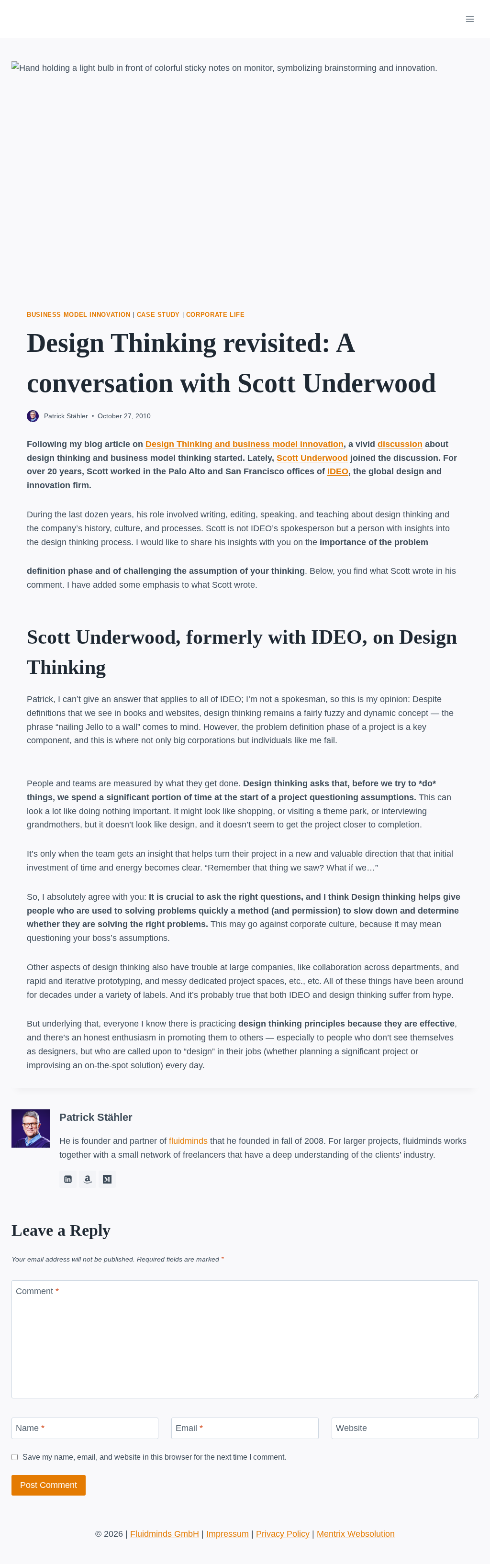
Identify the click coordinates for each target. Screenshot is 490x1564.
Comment (37, 1291)
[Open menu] (470, 18)
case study (158, 315)
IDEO (337, 471)
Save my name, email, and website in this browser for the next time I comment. (154, 1456)
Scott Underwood (312, 458)
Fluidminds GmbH (164, 1534)
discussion (400, 444)
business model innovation (79, 315)
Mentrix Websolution (356, 1534)
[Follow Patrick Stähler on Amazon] (87, 1179)
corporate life (215, 315)
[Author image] (33, 416)
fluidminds (188, 1141)
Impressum (227, 1534)
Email (189, 1428)
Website (351, 1428)
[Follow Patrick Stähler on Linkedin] (68, 1179)
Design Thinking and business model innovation (244, 444)
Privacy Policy (283, 1534)
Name (30, 1428)
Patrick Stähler (66, 416)
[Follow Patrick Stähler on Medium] (107, 1179)
